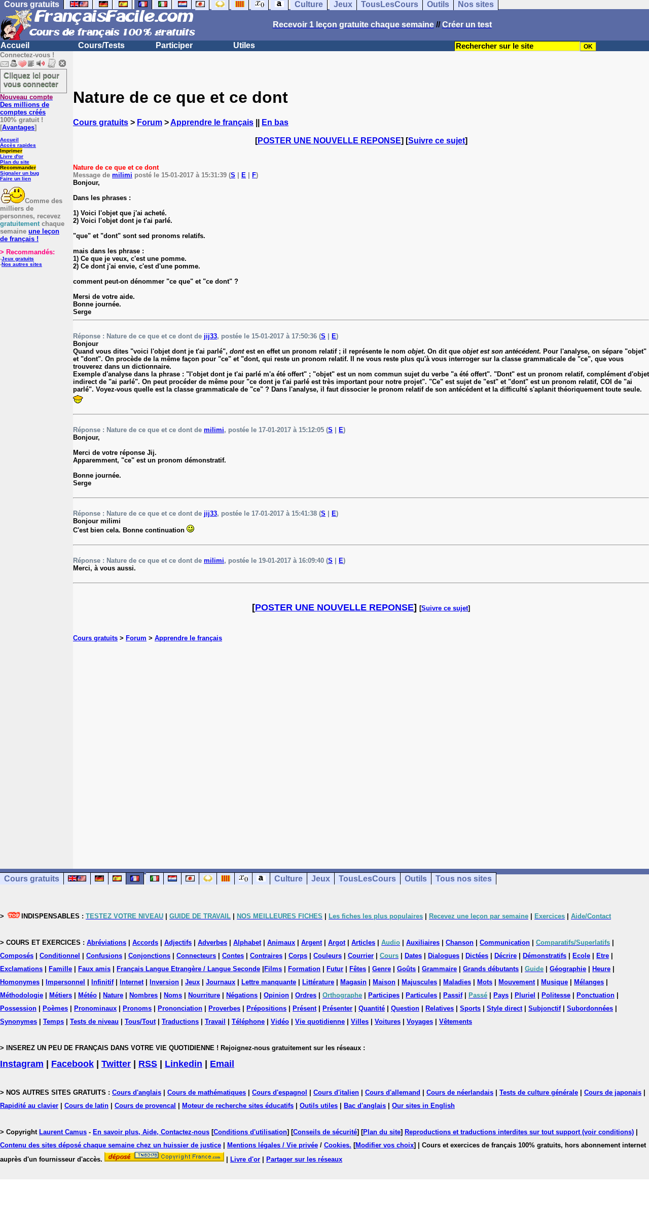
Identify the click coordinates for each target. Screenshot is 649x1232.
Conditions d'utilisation (250, 1132)
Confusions (104, 955)
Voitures (388, 1021)
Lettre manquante (268, 982)
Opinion (276, 995)
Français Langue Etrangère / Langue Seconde (188, 969)
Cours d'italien (336, 1092)
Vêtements (455, 1021)
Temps (53, 1021)
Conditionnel (60, 955)
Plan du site (14, 162)
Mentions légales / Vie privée (272, 1145)
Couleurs (327, 955)
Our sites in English (423, 1105)
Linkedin (183, 1064)
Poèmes (55, 1008)
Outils (416, 878)
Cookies (336, 1145)
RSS (147, 1064)
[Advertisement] (361, 745)
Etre (602, 955)
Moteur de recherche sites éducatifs (238, 1105)
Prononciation (180, 1008)
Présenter (337, 1008)
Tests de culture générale (538, 1092)
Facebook (72, 1064)
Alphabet (247, 942)
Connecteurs (196, 955)
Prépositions (266, 1008)
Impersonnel (65, 982)
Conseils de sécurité (325, 1132)
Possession (18, 1008)
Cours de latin (86, 1105)
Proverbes (224, 1008)
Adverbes (212, 942)
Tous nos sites (464, 878)
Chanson (460, 942)
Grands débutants (491, 969)
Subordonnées (590, 1008)
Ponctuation (595, 995)
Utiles (244, 45)
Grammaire (439, 969)
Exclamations (21, 969)
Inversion (164, 982)
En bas (275, 122)
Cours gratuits (100, 122)
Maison (384, 982)
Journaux (220, 982)
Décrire (505, 955)
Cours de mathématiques (206, 1092)
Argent (311, 942)
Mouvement (516, 982)
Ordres (305, 995)
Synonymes (18, 1021)
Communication (505, 942)
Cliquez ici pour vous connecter (31, 79)
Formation (304, 969)
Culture (288, 878)
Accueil (15, 45)
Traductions (180, 1021)
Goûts (406, 969)
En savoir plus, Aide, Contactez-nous (151, 1132)
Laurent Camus (63, 1132)
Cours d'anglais (136, 1092)
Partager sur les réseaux (304, 1159)
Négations (242, 995)
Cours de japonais (612, 1092)
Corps (298, 955)
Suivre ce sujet (436, 140)
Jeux (320, 878)
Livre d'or (11, 156)
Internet (131, 982)
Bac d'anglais (365, 1105)
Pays (501, 995)
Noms (173, 995)
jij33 (210, 336)
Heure (601, 969)
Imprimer (11, 150)
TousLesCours (367, 878)
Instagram (22, 1064)
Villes (360, 1021)
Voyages (420, 1021)
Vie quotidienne (320, 1021)
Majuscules (419, 982)
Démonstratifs (544, 955)
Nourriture (204, 995)
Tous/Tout (140, 1021)
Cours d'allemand (392, 1092)
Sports (470, 1008)
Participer (174, 45)
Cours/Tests (101, 45)
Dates (413, 955)
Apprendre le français (212, 122)
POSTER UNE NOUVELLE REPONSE (329, 140)
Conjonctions (149, 955)
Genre (381, 969)
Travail (215, 1021)
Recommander (18, 167)
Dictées (476, 955)
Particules (421, 995)
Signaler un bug (19, 173)
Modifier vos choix (384, 1145)
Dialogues (443, 955)
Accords (145, 942)
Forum (149, 122)
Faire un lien (15, 178)
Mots (484, 982)
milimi (122, 175)
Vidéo (280, 1021)
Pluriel (525, 995)
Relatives (439, 1008)
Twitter (116, 1064)
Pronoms (137, 1008)
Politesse (556, 995)
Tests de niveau (94, 1021)
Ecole (581, 955)
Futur (335, 969)
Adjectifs (178, 942)
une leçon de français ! (29, 235)
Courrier (361, 955)
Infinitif (102, 982)
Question (405, 1008)
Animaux (281, 942)
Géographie (568, 969)
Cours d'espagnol (279, 1092)
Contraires (266, 955)
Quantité (371, 1008)
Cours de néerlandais (459, 1092)
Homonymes (20, 982)
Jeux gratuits (18, 258)
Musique (554, 982)
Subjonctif (544, 1008)
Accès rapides (18, 145)
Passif (452, 995)
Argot (336, 942)
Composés (16, 955)
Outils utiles (319, 1105)
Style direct (504, 1008)
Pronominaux (95, 1008)
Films (273, 969)
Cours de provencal (145, 1105)
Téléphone (248, 1021)
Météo (87, 995)
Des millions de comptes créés (26, 104)
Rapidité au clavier (29, 1105)
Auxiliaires (423, 942)
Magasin (353, 982)
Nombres (143, 995)
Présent (304, 1008)
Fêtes (357, 969)
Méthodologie (21, 995)
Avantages (18, 127)
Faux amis (94, 969)
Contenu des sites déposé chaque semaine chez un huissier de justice (110, 1145)
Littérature (318, 982)
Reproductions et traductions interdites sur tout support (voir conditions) (519, 1132)
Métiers (60, 995)
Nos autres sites (22, 264)
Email (222, 1064)
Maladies (457, 982)
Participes (384, 995)
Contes (233, 955)
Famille (60, 969)
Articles (363, 942)
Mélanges (589, 982)
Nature (113, 995)
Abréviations (106, 942)
